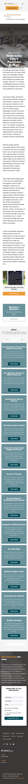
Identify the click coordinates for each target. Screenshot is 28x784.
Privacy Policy (7, 739)
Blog (12, 733)
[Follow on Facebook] (4, 744)
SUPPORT (3, 760)
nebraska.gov (20, 778)
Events (13, 736)
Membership (20, 733)
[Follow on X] (10, 744)
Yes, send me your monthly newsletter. (13, 713)
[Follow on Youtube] (13, 744)
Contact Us (4, 762)
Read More (14, 364)
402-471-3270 (4, 756)
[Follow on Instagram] (7, 744)
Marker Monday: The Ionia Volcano (14, 288)
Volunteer (20, 736)
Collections (6, 733)
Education (6, 736)
